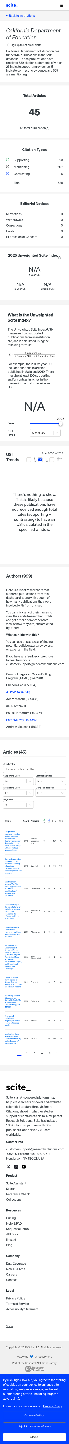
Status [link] (9, 1326)
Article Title (9, 764)
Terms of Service (17, 1304)
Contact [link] (11, 1280)
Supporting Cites (11, 775)
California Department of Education (33, 34)
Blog (9, 1245)
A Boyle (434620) (18, 692)
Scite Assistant (16, 1183)
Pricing (11, 1218)
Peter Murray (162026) (21, 720)
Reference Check (18, 1194)
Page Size (8, 799)
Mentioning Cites (11, 787)
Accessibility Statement (22, 1309)
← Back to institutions (20, 16)
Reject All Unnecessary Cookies (35, 1426)
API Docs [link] (12, 1234)
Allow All (34, 1437)
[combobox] (32, 433)
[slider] (61, 424)
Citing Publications (45, 787)
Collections (13, 1199)
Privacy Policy (15, 1298)
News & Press (15, 1269)
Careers (11, 1274)
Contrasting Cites (44, 775)
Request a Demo (17, 1229)
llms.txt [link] (11, 1240)
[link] (8, 1167)
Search (11, 1189)
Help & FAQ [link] (14, 1223)
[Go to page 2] (56, 1053)
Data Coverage (16, 1263)
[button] (23, 45)
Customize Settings (34, 1415)
